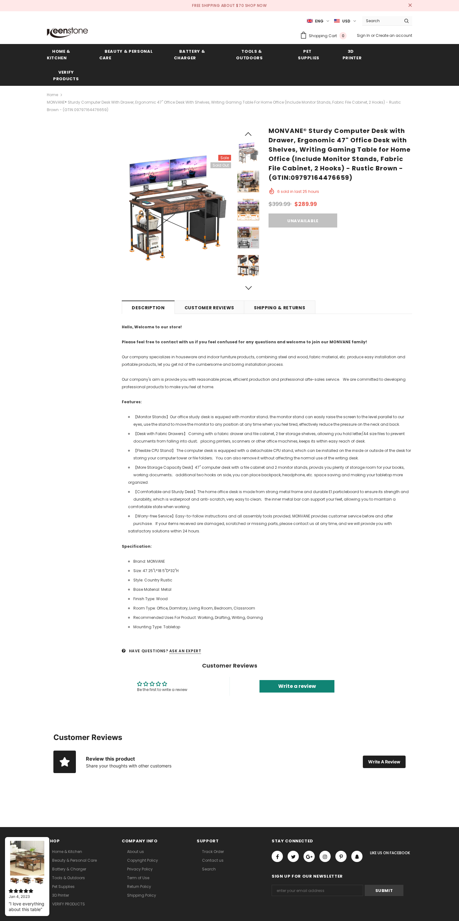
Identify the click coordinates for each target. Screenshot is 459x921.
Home (52, 94)
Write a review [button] (297, 686)
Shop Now (256, 5)
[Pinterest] (341, 856)
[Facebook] (277, 856)
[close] (410, 5)
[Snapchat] (357, 856)
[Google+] (309, 856)
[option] (176, 209)
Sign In (364, 35)
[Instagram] (325, 856)
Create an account (394, 35)
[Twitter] (293, 856)
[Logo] (67, 32)
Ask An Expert (185, 651)
